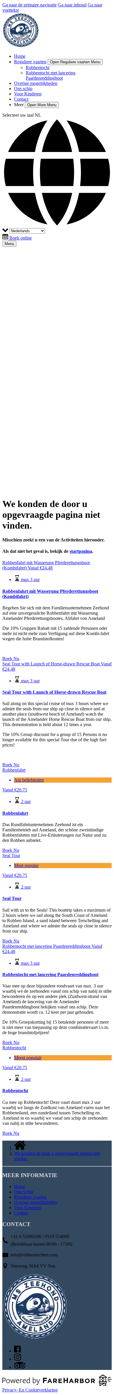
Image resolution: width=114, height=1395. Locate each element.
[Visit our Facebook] (17, 1350)
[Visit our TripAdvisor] (19, 1367)
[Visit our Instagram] (17, 1358)
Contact (21, 99)
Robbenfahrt (15, 813)
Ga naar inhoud (72, 4)
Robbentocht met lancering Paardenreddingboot (50, 75)
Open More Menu (41, 105)
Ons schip (23, 88)
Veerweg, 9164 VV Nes (33, 1265)
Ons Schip (23, 1191)
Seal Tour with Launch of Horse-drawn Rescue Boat (54, 692)
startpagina (81, 551)
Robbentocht (37, 67)
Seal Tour (12, 898)
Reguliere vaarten (30, 1197)
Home (19, 56)
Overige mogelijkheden (35, 83)
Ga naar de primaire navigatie (29, 4)
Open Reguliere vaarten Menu (75, 62)
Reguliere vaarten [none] (30, 61)
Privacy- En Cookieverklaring (30, 1389)
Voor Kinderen (28, 93)
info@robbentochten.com (34, 1254)
